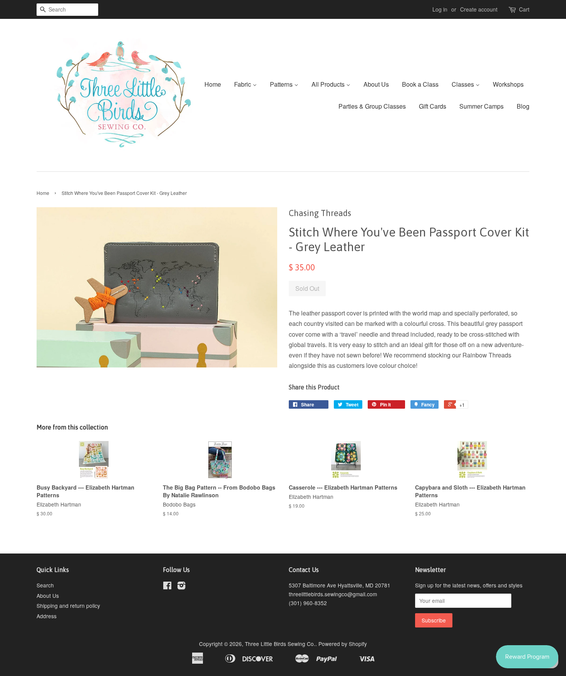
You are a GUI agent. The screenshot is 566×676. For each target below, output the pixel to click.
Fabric (243, 84)
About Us (376, 84)
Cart (524, 9)
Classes (464, 84)
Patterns (282, 84)
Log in (439, 9)
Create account (478, 9)
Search (45, 585)
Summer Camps (481, 106)
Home (212, 84)
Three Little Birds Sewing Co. (280, 643)
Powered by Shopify (342, 643)
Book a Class (420, 84)
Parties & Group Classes (372, 106)
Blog (523, 106)
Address (47, 616)
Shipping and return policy (68, 605)
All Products (328, 84)
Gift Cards (432, 106)
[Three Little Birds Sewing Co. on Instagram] (181, 586)
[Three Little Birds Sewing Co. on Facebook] (167, 586)
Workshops (508, 84)
